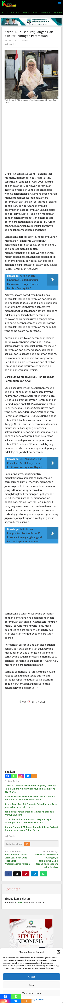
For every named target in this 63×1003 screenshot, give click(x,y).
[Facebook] (8, 776)
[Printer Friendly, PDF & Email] (31, 702)
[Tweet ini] (17, 873)
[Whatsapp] (14, 776)
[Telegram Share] (34, 873)
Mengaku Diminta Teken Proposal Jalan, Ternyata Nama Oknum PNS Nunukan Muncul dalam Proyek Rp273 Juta (30, 788)
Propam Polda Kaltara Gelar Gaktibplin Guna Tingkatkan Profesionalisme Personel (17, 857)
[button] (58, 951)
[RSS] (27, 844)
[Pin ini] (25, 873)
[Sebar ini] (8, 873)
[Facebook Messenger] (28, 776)
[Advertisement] (31, 137)
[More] (34, 776)
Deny (31, 984)
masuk (20, 902)
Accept (31, 976)
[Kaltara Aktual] (9, 3)
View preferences (31, 993)
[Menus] (59, 3)
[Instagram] (21, 776)
